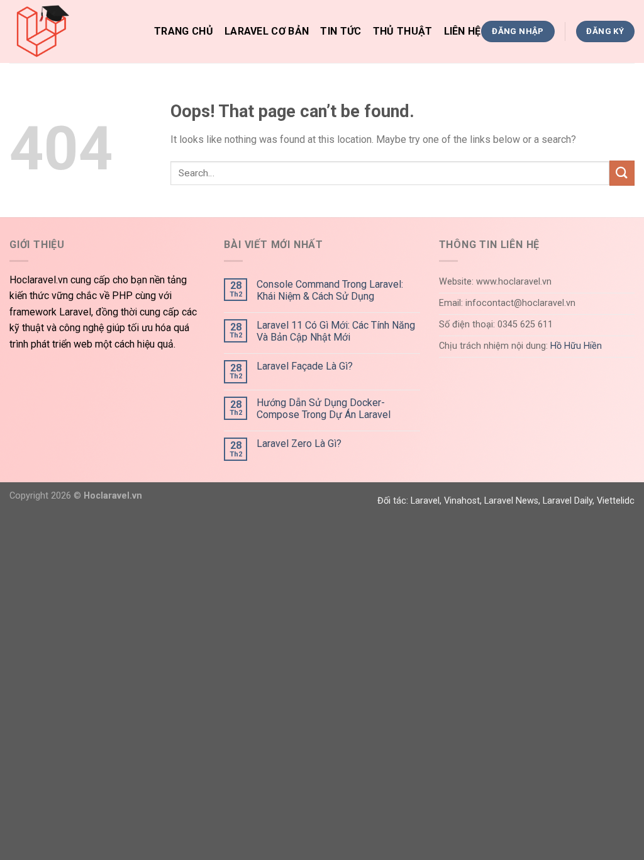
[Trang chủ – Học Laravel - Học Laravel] (72, 31)
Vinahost (462, 500)
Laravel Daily (567, 500)
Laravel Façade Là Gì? (305, 366)
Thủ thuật (403, 31)
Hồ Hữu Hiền (576, 346)
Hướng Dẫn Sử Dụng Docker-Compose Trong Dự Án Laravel (324, 409)
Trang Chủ (183, 31)
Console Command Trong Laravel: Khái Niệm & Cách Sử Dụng (330, 290)
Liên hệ (462, 31)
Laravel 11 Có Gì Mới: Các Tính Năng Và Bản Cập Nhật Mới (336, 331)
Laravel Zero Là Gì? (299, 444)
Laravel (425, 500)
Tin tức (340, 31)
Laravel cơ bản (267, 31)
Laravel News (511, 500)
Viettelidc (616, 500)
